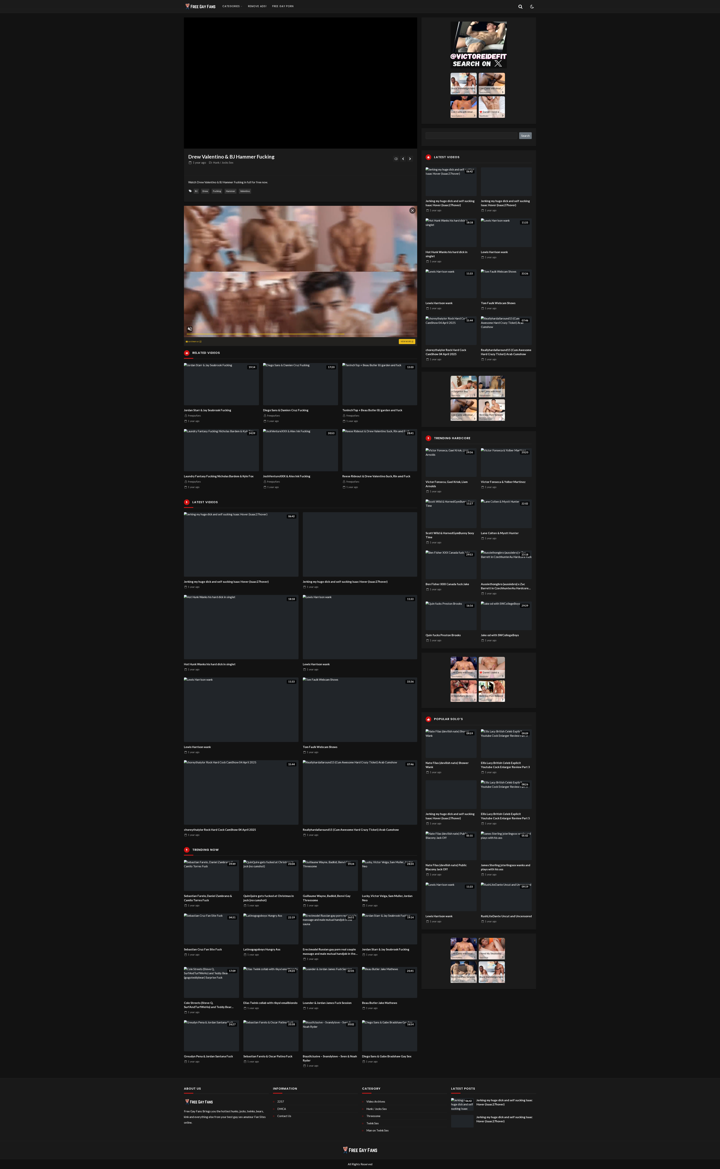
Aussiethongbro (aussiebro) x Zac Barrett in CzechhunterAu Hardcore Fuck (505, 586)
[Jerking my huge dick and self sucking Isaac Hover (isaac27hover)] (360, 544)
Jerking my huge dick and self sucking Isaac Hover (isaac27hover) (226, 581)
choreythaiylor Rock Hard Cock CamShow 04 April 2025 (220, 829)
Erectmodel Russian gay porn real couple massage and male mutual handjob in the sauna (329, 952)
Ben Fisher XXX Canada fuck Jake (447, 584)
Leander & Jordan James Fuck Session (327, 1002)
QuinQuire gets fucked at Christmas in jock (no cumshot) (268, 898)
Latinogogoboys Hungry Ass (261, 949)
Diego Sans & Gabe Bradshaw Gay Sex (386, 1056)
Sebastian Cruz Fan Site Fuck (203, 949)
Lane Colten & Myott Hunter (500, 533)
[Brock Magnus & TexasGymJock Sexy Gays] (410, 159)
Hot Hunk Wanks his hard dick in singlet (210, 664)
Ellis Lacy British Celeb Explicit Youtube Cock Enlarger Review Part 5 (505, 816)
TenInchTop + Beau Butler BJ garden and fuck (372, 410)
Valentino (245, 191)
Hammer (230, 191)
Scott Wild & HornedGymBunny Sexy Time (450, 535)
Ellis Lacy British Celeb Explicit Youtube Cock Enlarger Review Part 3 (505, 765)
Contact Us (284, 1116)
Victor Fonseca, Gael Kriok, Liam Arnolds (447, 484)
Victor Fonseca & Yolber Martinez (503, 481)
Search (525, 135)
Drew (205, 191)
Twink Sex (372, 1123)
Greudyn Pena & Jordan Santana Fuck (208, 1056)
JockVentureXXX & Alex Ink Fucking (286, 476)
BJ (196, 191)
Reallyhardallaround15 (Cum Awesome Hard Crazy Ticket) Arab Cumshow (351, 829)
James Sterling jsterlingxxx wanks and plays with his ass (505, 867)
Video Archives (375, 1101)
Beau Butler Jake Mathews (379, 1002)
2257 (280, 1101)
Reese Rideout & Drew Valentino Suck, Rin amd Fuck (376, 476)
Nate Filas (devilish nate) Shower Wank (447, 765)
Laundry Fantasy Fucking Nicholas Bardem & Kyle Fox (219, 476)
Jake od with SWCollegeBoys (500, 635)
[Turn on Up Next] (396, 159)
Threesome (373, 1116)
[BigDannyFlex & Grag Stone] (403, 159)
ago (199, 162)
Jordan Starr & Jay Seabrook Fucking (207, 410)
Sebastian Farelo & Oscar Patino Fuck (267, 1056)
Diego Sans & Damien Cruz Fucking (285, 410)
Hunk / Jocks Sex (223, 162)
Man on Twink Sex (377, 1130)
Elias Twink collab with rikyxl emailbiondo (270, 1002)
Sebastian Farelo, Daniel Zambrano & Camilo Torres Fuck (208, 898)
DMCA (281, 1108)
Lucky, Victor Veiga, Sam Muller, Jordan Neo (387, 898)
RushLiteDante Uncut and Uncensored (506, 916)
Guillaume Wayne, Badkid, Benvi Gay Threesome (326, 898)
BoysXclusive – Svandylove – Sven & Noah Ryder (330, 1058)
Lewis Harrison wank (316, 664)
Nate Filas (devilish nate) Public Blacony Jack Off (446, 867)
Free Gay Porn (283, 6)
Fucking (217, 191)
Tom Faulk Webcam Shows (320, 747)
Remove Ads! (257, 6)
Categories (231, 6)
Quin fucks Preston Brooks (443, 635)
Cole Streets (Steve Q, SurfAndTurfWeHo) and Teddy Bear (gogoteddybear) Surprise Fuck (207, 1005)
